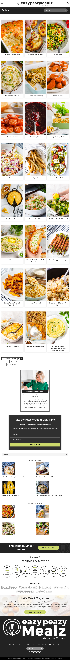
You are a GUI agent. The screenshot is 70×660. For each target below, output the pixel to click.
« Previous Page (9, 359)
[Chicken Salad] (17, 528)
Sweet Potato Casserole (35, 346)
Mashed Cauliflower (12, 96)
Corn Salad (58, 55)
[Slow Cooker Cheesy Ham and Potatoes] (17, 469)
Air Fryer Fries (35, 178)
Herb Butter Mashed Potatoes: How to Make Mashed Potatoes (58, 348)
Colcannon (12, 260)
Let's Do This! (48, 548)
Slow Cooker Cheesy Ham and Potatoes (14, 477)
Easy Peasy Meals (35, 3)
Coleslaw (12, 178)
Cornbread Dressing (36, 96)
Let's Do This (35, 612)
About (11, 644)
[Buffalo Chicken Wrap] (51, 512)
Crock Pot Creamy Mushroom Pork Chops (49, 495)
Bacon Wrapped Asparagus (58, 260)
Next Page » (12, 365)
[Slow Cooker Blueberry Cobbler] (51, 469)
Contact (20, 644)
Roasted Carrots (12, 137)
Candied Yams (58, 96)
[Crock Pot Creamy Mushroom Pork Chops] (51, 487)
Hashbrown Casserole (12, 55)
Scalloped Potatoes (12, 346)
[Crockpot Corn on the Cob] (17, 487)
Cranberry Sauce (35, 137)
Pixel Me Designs (56, 658)
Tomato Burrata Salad (58, 178)
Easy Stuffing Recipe (58, 137)
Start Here (30, 644)
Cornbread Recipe (12, 219)
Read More (29, 407)
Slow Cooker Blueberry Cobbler (46, 477)
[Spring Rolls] (51, 528)
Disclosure (42, 644)
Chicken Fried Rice (35, 219)
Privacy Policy (55, 644)
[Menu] (2, 3)
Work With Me (39, 407)
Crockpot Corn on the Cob (10, 495)
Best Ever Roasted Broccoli (58, 219)
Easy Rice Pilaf (35, 303)
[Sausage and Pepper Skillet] (17, 512)
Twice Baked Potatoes (35, 55)
